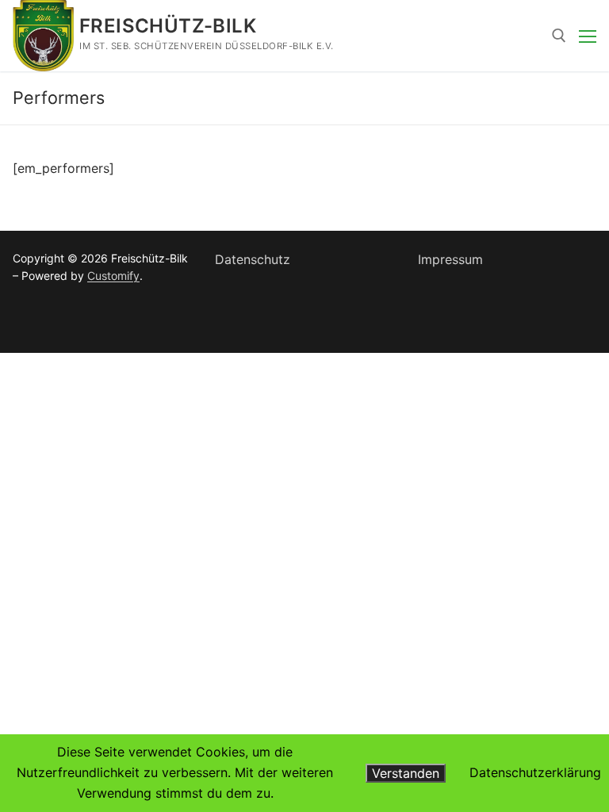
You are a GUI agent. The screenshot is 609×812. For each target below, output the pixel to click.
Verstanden (405, 773)
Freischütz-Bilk (167, 25)
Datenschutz (252, 259)
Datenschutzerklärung (535, 772)
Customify (113, 275)
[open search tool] (559, 36)
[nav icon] (587, 35)
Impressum (450, 259)
